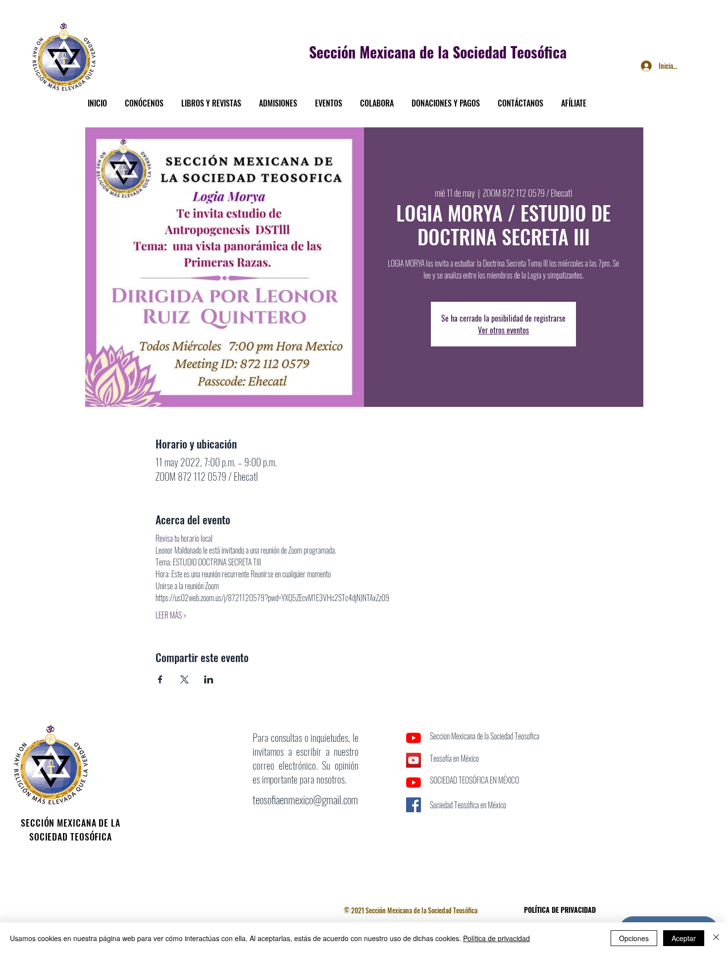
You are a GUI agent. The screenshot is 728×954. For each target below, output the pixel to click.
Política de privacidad (496, 938)
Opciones (634, 938)
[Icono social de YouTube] (413, 760)
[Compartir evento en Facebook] (160, 679)
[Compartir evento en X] (184, 679)
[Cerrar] (716, 938)
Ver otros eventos (503, 330)
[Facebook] (413, 827)
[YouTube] (413, 737)
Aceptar (684, 938)
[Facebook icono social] (413, 804)
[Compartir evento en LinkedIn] (208, 679)
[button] (144, 98)
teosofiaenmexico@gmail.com (305, 799)
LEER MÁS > (171, 615)
